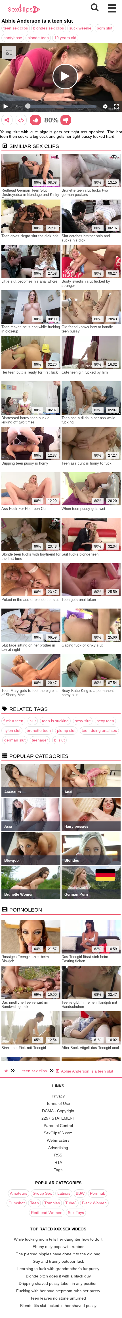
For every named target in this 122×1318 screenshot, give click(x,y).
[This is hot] (35, 120)
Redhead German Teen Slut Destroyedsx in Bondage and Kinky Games (30, 194)
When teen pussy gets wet (83, 509)
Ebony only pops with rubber (58, 1246)
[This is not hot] (65, 120)
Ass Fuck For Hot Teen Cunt (25, 509)
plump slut (66, 730)
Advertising (58, 1147)
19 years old (65, 37)
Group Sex (42, 1193)
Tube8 (71, 1203)
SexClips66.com (58, 1133)
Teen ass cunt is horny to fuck (87, 463)
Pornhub (97, 1193)
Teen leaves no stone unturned (58, 1298)
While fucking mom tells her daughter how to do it (58, 1239)
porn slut (104, 28)
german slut (15, 740)
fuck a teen (13, 721)
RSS (58, 1155)
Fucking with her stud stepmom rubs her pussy (58, 1291)
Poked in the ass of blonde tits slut (30, 599)
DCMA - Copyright (58, 1111)
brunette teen (39, 730)
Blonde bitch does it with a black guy (58, 1276)
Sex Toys (76, 1212)
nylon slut (11, 730)
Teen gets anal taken (79, 599)
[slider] (62, 106)
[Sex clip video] (6, 120)
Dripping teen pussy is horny (24, 463)
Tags (58, 1169)
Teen (34, 1203)
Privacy (58, 1096)
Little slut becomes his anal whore (29, 281)
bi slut (59, 740)
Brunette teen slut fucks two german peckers (85, 192)
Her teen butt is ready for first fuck (29, 372)
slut (33, 721)
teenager (40, 740)
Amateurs (18, 1193)
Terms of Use (58, 1103)
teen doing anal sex (99, 730)
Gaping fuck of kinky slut (82, 645)
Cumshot (17, 1203)
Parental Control (58, 1125)
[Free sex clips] (24, 12)
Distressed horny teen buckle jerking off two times (25, 420)
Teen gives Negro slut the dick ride (29, 236)
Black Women (94, 1203)
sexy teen (105, 721)
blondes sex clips (48, 28)
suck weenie (80, 28)
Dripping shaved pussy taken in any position (58, 1283)
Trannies (52, 1203)
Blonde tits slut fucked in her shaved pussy (58, 1305)
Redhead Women (46, 1212)
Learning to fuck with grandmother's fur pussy (58, 1268)
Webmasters (58, 1140)
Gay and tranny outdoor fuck (58, 1261)
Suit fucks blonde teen (80, 554)
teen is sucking (55, 721)
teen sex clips (15, 28)
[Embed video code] (21, 120)
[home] (7, 1071)
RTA (58, 1162)
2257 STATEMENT (58, 1118)
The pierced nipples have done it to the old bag (58, 1254)
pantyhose (12, 37)
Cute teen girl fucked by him (85, 372)
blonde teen (38, 37)
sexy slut (83, 721)
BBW (80, 1193)
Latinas (63, 1193)
